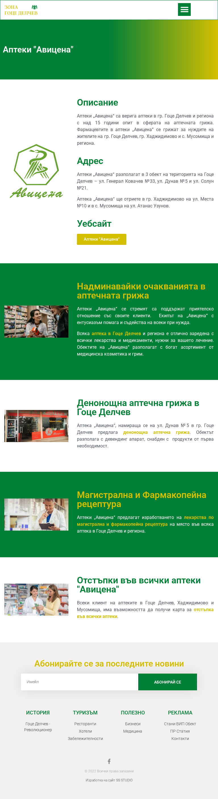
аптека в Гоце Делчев (116, 333)
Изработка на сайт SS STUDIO (109, 780)
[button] (184, 9)
